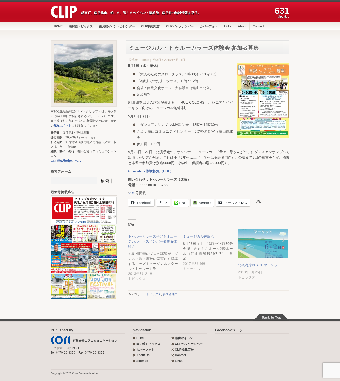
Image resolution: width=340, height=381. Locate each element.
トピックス (153, 294)
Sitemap (142, 361)
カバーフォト (209, 26)
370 (132, 193)
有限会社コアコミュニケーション (95, 340)
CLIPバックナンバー (180, 26)
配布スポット (62, 125)
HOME (58, 26)
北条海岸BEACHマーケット (259, 265)
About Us (143, 355)
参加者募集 (170, 294)
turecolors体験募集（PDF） (150, 171)
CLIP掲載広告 (150, 26)
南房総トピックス (81, 26)
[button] (84, 210)
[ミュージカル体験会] (210, 250)
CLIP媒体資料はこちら (66, 161)
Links (228, 26)
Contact (258, 26)
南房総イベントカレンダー (117, 26)
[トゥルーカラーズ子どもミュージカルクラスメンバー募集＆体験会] (155, 255)
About (242, 26)
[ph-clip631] (84, 73)
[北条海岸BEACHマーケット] (263, 243)
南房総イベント (185, 338)
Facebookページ (229, 330)
